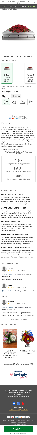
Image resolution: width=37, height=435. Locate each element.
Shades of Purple (20, 274)
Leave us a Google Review (18, 410)
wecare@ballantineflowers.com (18, 396)
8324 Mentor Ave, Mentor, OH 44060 (18, 392)
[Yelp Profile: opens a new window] (23, 403)
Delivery (6, 97)
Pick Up (17, 96)
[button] (32, 430)
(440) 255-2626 (18, 395)
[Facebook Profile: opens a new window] (14, 403)
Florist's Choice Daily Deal (23, 307)
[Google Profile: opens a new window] (18, 403)
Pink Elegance (19, 291)
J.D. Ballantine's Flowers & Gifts (18, 2)
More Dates (31, 102)
